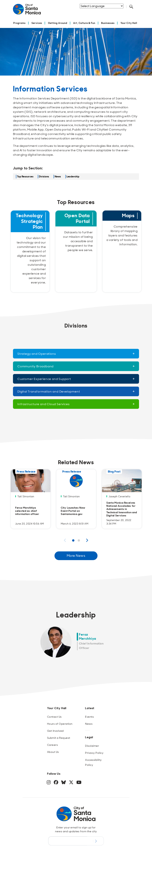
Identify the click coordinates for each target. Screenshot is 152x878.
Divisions (44, 176)
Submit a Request (58, 738)
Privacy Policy (94, 753)
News (58, 176)
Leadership (73, 176)
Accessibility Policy (93, 762)
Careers (52, 745)
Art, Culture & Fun (84, 23)
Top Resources (25, 176)
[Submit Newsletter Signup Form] (95, 840)
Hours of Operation (59, 723)
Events (89, 716)
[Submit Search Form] (98, 11)
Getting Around (57, 23)
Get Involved (55, 730)
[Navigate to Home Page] (27, 10)
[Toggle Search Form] (131, 7)
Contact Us (54, 716)
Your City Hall (128, 23)
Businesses (108, 23)
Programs (19, 23)
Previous (65, 540)
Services (37, 23)
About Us (53, 752)
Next (87, 540)
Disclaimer (92, 745)
